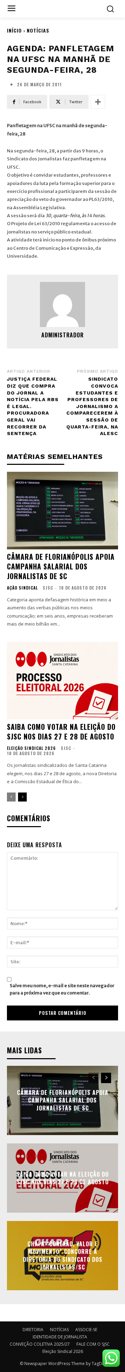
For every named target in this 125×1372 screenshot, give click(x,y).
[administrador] (62, 304)
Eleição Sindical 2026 (31, 748)
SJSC (48, 588)
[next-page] (22, 797)
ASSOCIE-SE (86, 1330)
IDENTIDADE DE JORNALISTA (60, 1337)
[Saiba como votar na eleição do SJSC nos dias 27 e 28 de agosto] (62, 680)
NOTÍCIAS (38, 30)
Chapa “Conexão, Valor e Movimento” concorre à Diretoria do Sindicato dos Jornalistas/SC (62, 1255)
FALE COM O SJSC (93, 1344)
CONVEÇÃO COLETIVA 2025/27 (40, 1344)
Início (14, 30)
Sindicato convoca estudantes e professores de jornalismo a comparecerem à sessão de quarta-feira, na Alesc (92, 406)
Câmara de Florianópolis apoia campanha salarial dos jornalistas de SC (61, 566)
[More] (98, 102)
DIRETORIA (33, 1330)
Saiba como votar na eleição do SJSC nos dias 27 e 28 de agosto (61, 732)
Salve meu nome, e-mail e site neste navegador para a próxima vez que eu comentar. (62, 989)
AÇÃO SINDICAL (22, 588)
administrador (62, 335)
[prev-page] (11, 797)
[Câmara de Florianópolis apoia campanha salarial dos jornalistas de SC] (62, 510)
